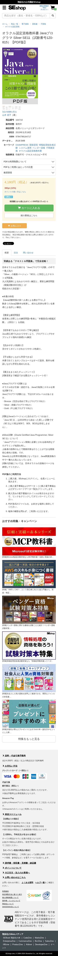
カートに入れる (30, 208)
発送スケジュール (13, 814)
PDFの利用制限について (15, 161)
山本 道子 (6, 115)
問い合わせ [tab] (28, 252)
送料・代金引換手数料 (15, 755)
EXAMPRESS (22, 145)
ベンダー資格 (39, 148)
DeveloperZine (41, 944)
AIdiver (29, 944)
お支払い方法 (10, 766)
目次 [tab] (16, 252)
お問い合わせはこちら (15, 877)
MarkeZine (39, 938)
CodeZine (27, 938)
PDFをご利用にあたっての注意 (18, 167)
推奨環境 (8, 172)
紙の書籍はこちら (29, 215)
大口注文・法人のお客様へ (17, 872)
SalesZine (49, 941)
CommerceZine (25, 941)
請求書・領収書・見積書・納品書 (20, 863)
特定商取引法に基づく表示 (12, 894)
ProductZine (17, 944)
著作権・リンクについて (11, 901)
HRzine (6, 944)
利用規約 (5, 891)
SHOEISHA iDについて (10, 907)
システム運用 (25, 148)
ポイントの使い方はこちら (15, 192)
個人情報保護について (10, 897)
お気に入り (15, 226)
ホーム (5, 24)
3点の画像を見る (9, 112)
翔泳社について (8, 904)
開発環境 (33, 145)
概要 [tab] (7, 252)
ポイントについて (13, 868)
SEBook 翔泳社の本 (11, 938)
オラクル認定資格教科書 (30, 151)
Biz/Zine (38, 941)
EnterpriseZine (9, 941)
